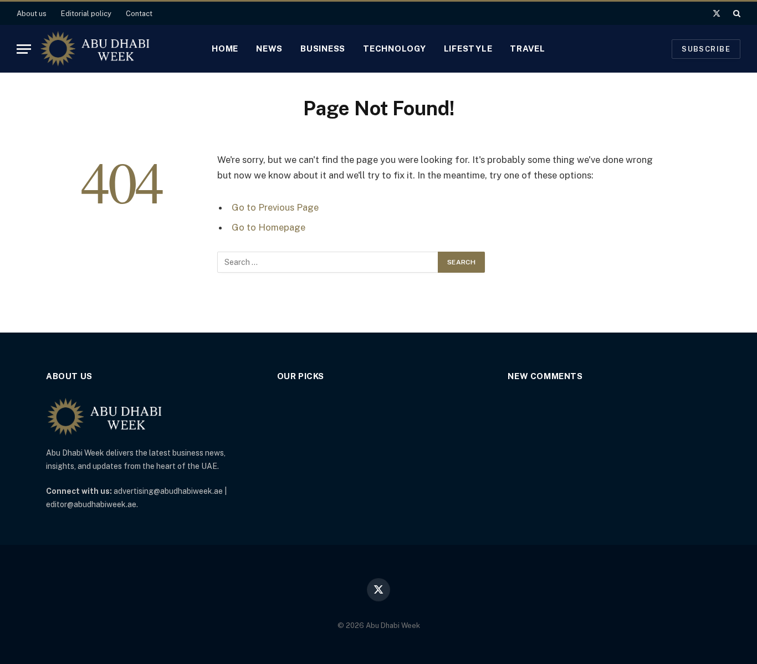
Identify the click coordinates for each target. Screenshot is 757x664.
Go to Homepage (268, 227)
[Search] (735, 13)
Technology (394, 48)
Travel (527, 48)
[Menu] (24, 49)
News (269, 48)
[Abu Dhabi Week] (94, 49)
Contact (139, 13)
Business (322, 48)
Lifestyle (468, 48)
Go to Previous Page (275, 207)
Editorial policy (86, 13)
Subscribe (706, 49)
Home (225, 48)
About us (32, 13)
